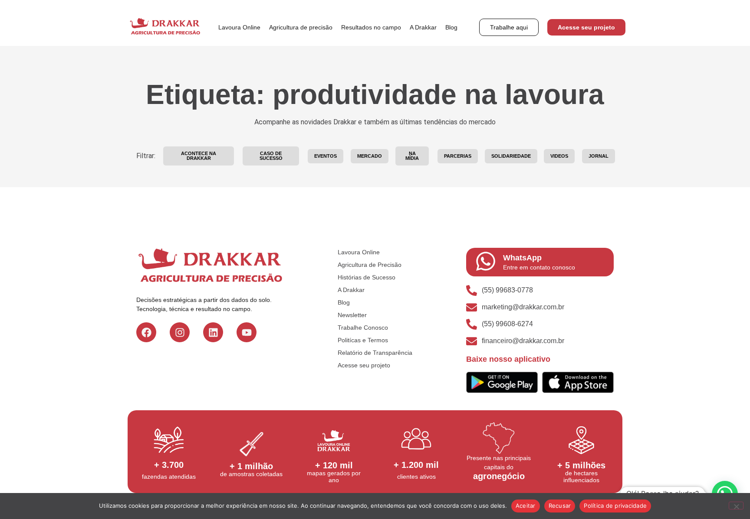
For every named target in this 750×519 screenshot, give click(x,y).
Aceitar (526, 505)
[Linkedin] (213, 332)
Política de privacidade (615, 505)
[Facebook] (146, 332)
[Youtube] (247, 332)
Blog (451, 27)
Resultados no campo (371, 27)
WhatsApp (522, 257)
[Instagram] (180, 332)
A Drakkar (423, 27)
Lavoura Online (239, 27)
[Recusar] (736, 505)
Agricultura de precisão (300, 27)
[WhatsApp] (486, 261)
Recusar (560, 505)
